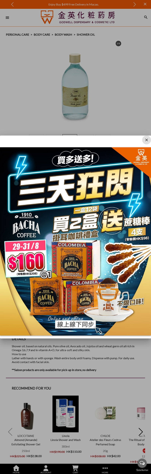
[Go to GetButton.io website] (142, 470)
